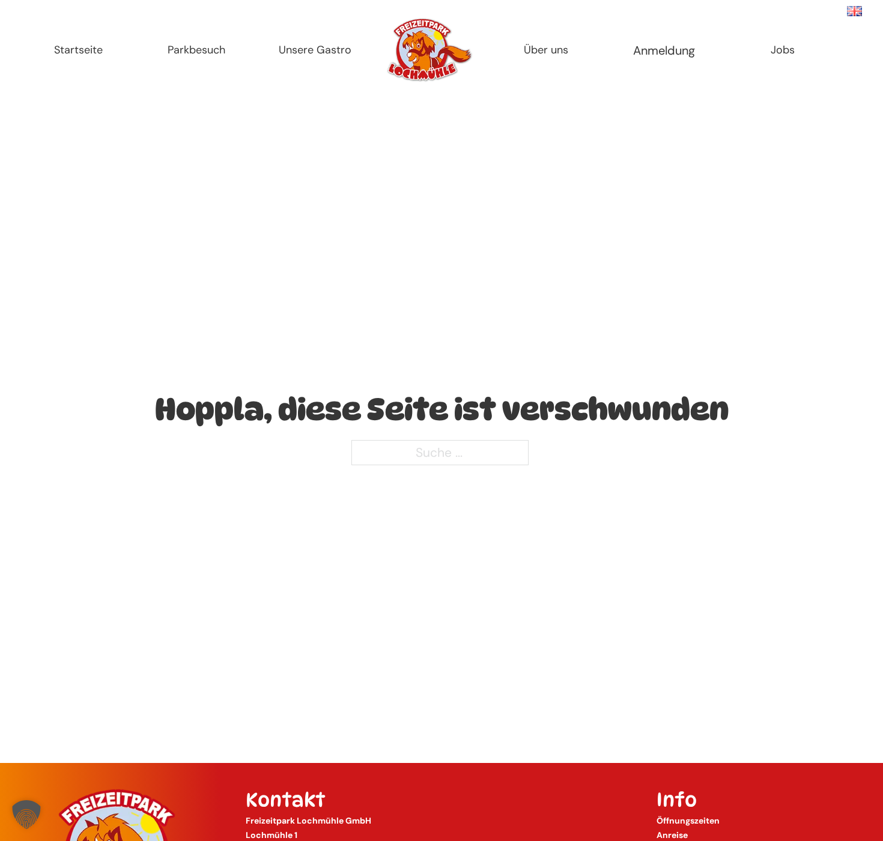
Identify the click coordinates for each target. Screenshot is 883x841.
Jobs (783, 50)
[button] (26, 814)
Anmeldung (664, 50)
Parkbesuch (196, 50)
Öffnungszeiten (688, 820)
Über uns (546, 50)
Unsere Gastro (315, 50)
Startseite (78, 50)
